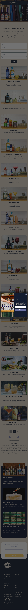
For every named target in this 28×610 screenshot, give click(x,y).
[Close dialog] (26, 294)
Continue (20, 309)
